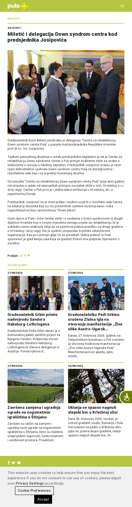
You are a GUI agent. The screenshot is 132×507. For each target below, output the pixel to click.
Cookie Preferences (34, 490)
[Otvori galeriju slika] (118, 129)
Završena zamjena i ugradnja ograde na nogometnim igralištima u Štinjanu (34, 412)
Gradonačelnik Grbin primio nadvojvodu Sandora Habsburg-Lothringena (33, 319)
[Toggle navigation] (121, 6)
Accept (43, 499)
